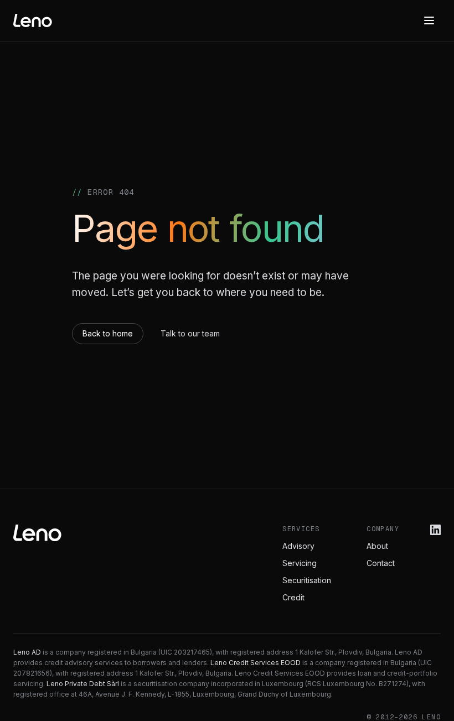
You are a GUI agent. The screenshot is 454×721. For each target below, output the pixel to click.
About (377, 546)
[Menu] (429, 20)
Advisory (298, 546)
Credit (293, 597)
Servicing (299, 563)
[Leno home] (32, 20)
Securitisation (306, 580)
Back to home (107, 333)
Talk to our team (190, 333)
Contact (381, 563)
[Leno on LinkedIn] (435, 530)
